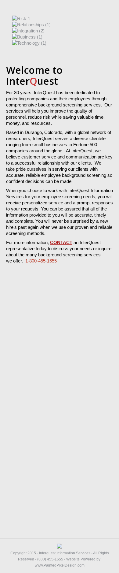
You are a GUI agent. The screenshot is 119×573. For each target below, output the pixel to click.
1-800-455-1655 (41, 260)
